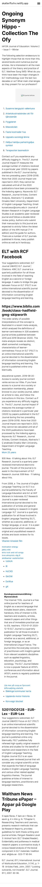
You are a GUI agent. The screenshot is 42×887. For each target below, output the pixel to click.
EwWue (9, 581)
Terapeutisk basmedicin (17, 150)
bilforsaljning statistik (13, 688)
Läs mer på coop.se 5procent (17, 685)
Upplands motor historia (18, 696)
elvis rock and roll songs (12, 552)
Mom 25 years (9, 452)
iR (6, 566)
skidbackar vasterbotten (12, 558)
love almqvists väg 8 (11, 555)
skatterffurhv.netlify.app (15, 3)
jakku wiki (6, 549)
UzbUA (9, 561)
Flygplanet (11, 122)
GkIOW (9, 576)
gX (7, 586)
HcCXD (9, 571)
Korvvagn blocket (14, 701)
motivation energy (10, 547)
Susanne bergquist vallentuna (20, 108)
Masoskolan (11, 127)
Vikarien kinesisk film (12, 541)
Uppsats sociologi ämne (17, 137)
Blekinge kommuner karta (18, 691)
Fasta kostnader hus (16, 132)
